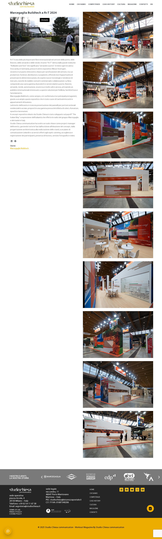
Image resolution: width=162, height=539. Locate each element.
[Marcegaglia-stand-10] (118, 135)
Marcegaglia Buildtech (19, 149)
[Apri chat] (8, 531)
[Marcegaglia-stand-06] (118, 184)
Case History (109, 4)
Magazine (132, 4)
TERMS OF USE (14, 510)
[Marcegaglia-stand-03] (118, 334)
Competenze (94, 4)
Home (71, 4)
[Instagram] (137, 490)
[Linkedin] (121, 490)
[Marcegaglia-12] (118, 85)
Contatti (143, 4)
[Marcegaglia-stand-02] (118, 384)
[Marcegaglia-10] (118, 35)
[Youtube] (132, 490)
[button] (11, 141)
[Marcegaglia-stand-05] (118, 234)
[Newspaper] (143, 490)
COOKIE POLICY (15, 514)
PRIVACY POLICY (15, 512)
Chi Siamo (81, 4)
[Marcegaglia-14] (118, 434)
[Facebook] (127, 490)
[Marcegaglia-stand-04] (118, 284)
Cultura (121, 4)
